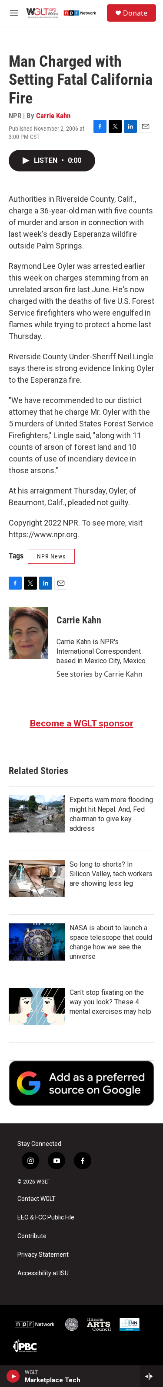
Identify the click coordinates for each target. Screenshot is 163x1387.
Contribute (32, 1236)
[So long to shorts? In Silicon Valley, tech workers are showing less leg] (37, 878)
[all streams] (151, 1376)
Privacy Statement (43, 1255)
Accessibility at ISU (43, 1273)
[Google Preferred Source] (81, 1083)
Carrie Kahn (53, 115)
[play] (13, 1376)
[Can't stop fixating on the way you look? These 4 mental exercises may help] (37, 1006)
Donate (135, 13)
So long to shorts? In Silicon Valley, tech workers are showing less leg (111, 873)
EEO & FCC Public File (45, 1217)
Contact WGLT (36, 1199)
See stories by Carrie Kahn (100, 674)
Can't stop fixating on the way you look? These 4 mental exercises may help (110, 1002)
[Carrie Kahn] (28, 633)
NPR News (51, 556)
